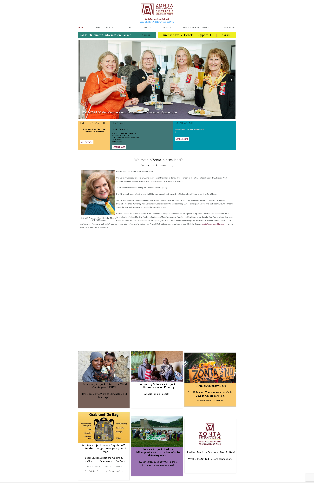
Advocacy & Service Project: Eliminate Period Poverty (158, 385)
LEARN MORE (119, 147)
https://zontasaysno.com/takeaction (210, 400)
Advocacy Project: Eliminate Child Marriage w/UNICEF (105, 385)
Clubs (128, 27)
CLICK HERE (146, 35)
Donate (167, 27)
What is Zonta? (103, 27)
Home (81, 27)
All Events (86, 142)
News (146, 27)
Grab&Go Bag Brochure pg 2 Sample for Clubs (104, 471)
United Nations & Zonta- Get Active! (211, 452)
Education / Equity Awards (196, 27)
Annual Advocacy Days (211, 385)
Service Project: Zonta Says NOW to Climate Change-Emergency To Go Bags (104, 448)
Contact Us (230, 27)
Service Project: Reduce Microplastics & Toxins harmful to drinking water (158, 452)
